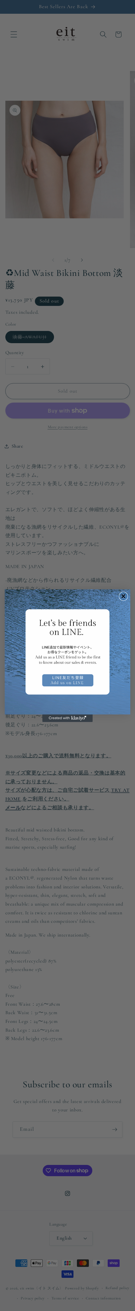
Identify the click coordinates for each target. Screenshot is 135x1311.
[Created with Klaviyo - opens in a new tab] (67, 718)
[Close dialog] (123, 596)
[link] (67, 651)
